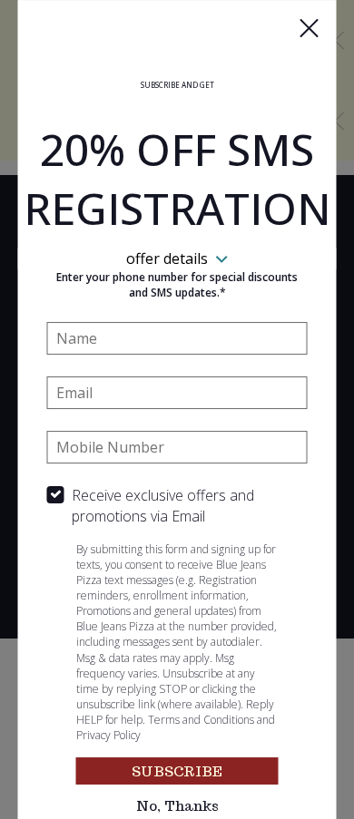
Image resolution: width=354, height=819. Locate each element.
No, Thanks (177, 805)
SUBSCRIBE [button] (177, 771)
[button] (309, 28)
